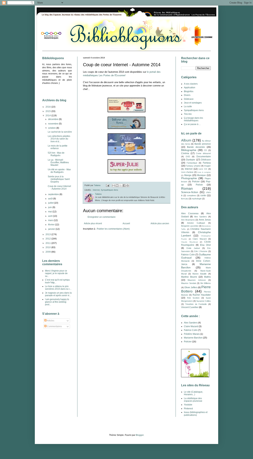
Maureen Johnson (197, 280)
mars (51, 220)
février (51, 224)
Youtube (188, 404)
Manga (187, 175)
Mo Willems (205, 283)
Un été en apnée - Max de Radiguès (59, 170)
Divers (187, 95)
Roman (187, 188)
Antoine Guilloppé (196, 223)
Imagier (207, 166)
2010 (48, 247)
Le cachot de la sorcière (60, 132)
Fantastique (192, 163)
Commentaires (54, 326)
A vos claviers (191, 84)
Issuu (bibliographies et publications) (195, 413)
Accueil (126, 223)
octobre (52, 128)
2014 (48, 115)
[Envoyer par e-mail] (113, 185)
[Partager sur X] (120, 185)
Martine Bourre (189, 277)
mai (50, 211)
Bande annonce (202, 144)
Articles (50, 320)
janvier (52, 229)
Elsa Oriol (205, 245)
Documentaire (204, 156)
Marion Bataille (199, 274)
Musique (201, 175)
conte (203, 195)
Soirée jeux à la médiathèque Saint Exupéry (59, 179)
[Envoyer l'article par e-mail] (107, 185)
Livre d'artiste (187, 172)
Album (186, 140)
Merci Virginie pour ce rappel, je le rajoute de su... (56, 273)
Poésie (199, 184)
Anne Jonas (205, 219)
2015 (48, 111)
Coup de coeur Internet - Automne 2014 (59, 187)
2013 (48, 234)
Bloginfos (188, 91)
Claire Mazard (200, 239)
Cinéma (185, 153)
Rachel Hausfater (202, 295)
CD (205, 150)
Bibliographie (188, 150)
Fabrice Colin (188, 254)
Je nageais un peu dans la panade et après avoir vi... (58, 294)
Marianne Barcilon (193, 337)
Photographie (189, 178)
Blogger (140, 435)
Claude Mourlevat (189, 242)
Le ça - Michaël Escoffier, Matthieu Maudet (58, 163)
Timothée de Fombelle (196, 304)
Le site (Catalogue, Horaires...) (193, 393)
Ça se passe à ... (192, 124)
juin (50, 207)
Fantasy (207, 163)
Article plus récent (93, 223)
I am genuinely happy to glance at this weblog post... (57, 302)
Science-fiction (189, 192)
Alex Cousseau (190, 213)
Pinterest (188, 408)
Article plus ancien (160, 223)
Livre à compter (204, 172)
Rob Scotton (193, 298)
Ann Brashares (188, 220)
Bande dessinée (196, 147)
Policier (196, 181)
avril (50, 216)
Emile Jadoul (193, 248)
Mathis (207, 277)
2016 (48, 107)
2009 (48, 252)
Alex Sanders (200, 216)
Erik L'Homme (200, 251)
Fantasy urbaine (193, 166)
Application (189, 87)
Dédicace (189, 99)
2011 (48, 243)
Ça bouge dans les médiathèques (193, 119)
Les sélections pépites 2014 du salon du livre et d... (59, 139)
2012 (48, 238)
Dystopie (190, 159)
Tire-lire (188, 114)
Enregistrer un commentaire (102, 217)
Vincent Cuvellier (189, 307)
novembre (53, 123)
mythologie (197, 199)
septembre (53, 194)
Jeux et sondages (193, 102)
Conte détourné (203, 153)
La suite (188, 106)
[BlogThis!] (117, 185)
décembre (53, 119)
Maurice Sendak (188, 283)
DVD (188, 156)
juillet (51, 203)
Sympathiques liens (109, 190)
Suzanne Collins (203, 301)
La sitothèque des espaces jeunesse (193, 399)
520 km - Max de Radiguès (56, 154)
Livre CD (203, 169)
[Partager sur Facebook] (124, 185)
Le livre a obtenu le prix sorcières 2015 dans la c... (58, 287)
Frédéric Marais (192, 334)
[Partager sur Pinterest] (127, 185)
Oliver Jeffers (190, 287)
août (50, 198)
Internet (96, 190)
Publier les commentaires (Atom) (113, 229)
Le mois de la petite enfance (57, 147)
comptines (191, 195)
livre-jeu (184, 199)
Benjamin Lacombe (189, 226)
